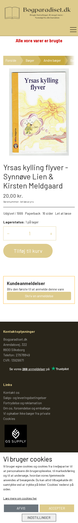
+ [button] (51, 233)
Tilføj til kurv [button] (28, 251)
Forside (10, 60)
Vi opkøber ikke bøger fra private (26, 413)
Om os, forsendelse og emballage (26, 408)
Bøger (30, 60)
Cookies (9, 418)
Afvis (21, 508)
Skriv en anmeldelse (39, 296)
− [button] (8, 233)
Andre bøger (52, 60)
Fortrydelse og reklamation (22, 403)
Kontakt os (11, 392)
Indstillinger (38, 518)
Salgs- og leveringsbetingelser (24, 398)
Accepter (57, 508)
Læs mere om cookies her (20, 498)
